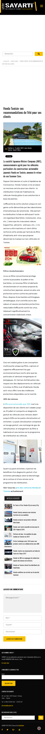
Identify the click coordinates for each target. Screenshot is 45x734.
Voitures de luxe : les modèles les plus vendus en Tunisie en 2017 (24, 535)
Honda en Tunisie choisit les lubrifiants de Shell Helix (26, 566)
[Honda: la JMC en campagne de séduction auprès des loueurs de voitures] (8, 559)
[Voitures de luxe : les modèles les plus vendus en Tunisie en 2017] (8, 535)
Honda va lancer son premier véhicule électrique (25, 521)
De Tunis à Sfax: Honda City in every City (26, 505)
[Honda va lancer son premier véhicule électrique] (8, 520)
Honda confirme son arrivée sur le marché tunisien (26, 573)
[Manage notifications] (39, 728)
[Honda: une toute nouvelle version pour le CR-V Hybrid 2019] (8, 528)
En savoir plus (5, 663)
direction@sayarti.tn (7, 705)
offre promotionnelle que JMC (17, 404)
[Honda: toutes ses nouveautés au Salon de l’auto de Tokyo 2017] (8, 552)
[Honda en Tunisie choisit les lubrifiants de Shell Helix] (8, 566)
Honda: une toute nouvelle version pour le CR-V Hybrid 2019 (26, 528)
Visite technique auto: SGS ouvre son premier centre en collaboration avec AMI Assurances (21, 544)
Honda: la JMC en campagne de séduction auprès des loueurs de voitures (26, 559)
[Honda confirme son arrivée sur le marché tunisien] (8, 572)
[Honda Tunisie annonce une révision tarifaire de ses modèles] (8, 514)
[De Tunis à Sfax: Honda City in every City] (8, 506)
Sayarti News (17, 150)
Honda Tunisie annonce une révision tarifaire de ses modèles (24, 513)
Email (3, 674)
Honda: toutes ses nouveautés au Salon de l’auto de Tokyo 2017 (26, 552)
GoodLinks (21, 725)
